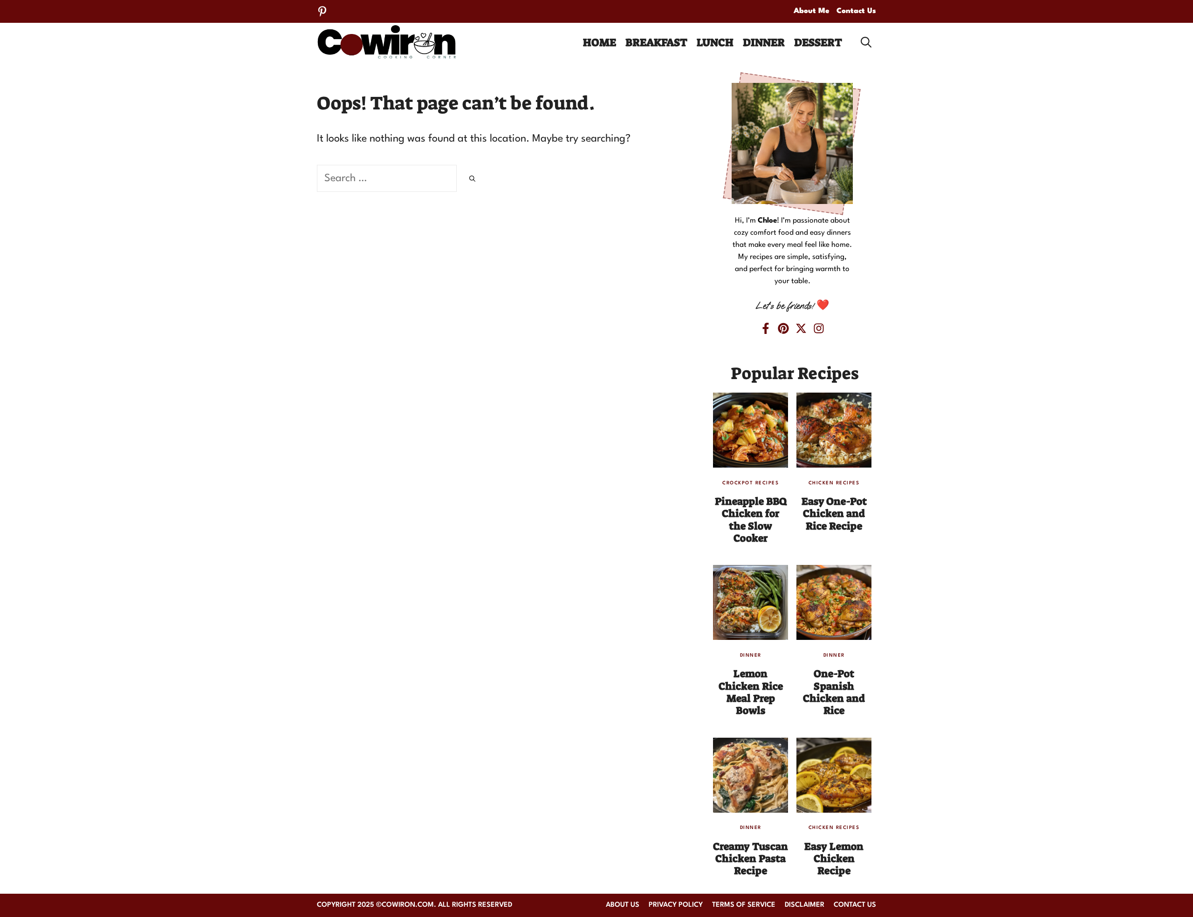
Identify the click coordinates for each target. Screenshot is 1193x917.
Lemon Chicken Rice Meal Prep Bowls (751, 692)
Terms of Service (743, 905)
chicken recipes (834, 483)
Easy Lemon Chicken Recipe (834, 859)
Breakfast (656, 42)
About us (622, 905)
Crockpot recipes (750, 483)
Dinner (764, 42)
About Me (812, 11)
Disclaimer (804, 905)
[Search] (472, 180)
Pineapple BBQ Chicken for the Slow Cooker (751, 520)
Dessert (818, 42)
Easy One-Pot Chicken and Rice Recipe (834, 514)
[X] (801, 328)
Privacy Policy (676, 905)
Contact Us (856, 11)
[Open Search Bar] (866, 42)
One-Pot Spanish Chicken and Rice (834, 692)
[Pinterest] (322, 11)
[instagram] (818, 328)
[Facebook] (765, 328)
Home (599, 42)
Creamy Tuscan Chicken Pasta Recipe (750, 859)
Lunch (715, 42)
